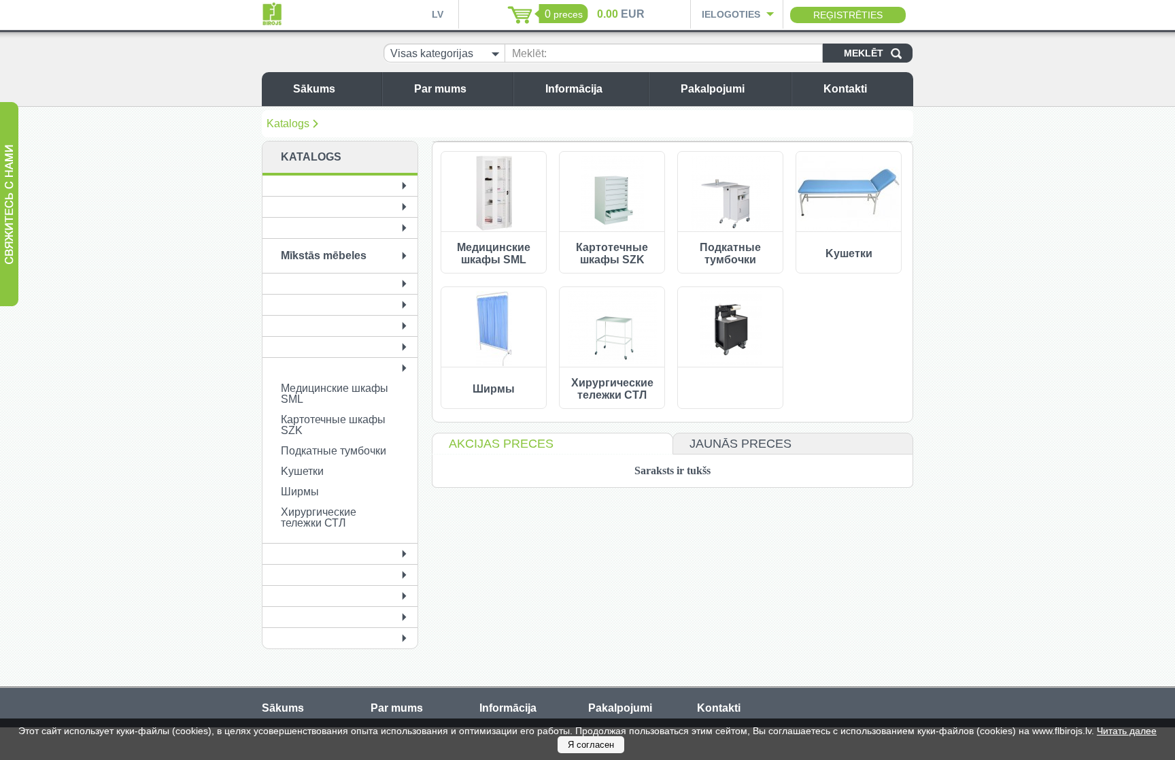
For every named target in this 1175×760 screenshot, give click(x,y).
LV (437, 14)
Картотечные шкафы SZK (333, 425)
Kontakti (845, 89)
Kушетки (302, 471)
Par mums (440, 89)
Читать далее (1127, 730)
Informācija (573, 89)
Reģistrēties (848, 15)
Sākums (314, 89)
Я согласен (591, 745)
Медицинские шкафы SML (334, 393)
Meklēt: (529, 53)
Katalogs (288, 123)
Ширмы (300, 491)
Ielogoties (731, 14)
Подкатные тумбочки (333, 451)
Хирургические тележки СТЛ (318, 517)
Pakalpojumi (713, 89)
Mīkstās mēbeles (324, 255)
